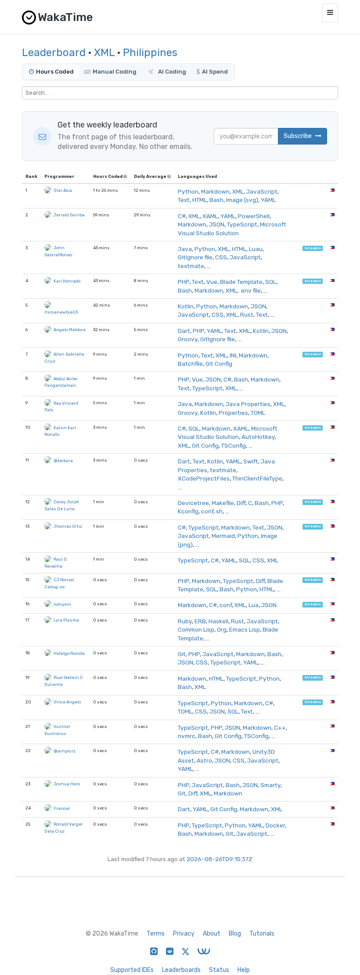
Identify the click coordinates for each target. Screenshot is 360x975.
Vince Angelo (67, 701)
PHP (183, 281)
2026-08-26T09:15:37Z (219, 858)
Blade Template (241, 281)
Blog (235, 933)
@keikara (63, 460)
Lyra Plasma (66, 620)
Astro (204, 760)
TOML (258, 412)
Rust (246, 314)
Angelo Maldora (70, 329)
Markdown (215, 191)
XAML (210, 215)
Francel (62, 808)
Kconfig (188, 511)
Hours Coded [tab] (55, 71)
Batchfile (190, 363)
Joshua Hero (67, 783)
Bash (216, 199)
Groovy (188, 339)
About (211, 933)
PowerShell (254, 215)
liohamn (62, 604)
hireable (313, 248)
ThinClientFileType (257, 478)
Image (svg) (242, 199)
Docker (275, 825)
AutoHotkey (258, 436)
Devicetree (193, 502)
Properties (233, 412)
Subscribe (298, 136)
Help (244, 970)
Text (184, 199)
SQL (270, 281)
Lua (253, 604)
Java (185, 248)
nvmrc (186, 735)
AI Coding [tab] (171, 71)
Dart (184, 330)
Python (188, 191)
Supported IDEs (132, 970)
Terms (156, 933)
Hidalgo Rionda (69, 653)
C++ (280, 727)
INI (233, 355)
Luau (256, 248)
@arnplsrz (65, 751)
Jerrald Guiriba (69, 214)
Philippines (150, 52)
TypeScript (242, 224)
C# (182, 215)
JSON (216, 224)
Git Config (218, 363)
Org (222, 629)
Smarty (270, 784)
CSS (221, 257)
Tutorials (261, 933)
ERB (200, 621)
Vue (211, 281)
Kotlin (186, 306)
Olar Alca (63, 190)
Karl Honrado (67, 281)
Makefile (223, 502)
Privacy (183, 933)
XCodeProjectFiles (204, 478)
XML (104, 52)
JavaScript (261, 191)
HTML (199, 199)
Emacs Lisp (244, 629)
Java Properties (248, 403)
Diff (241, 502)
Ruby (185, 621)
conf (207, 511)
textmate (191, 265)
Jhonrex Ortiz (68, 526)
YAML (268, 199)
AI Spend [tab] (215, 71)
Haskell (218, 621)
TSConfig (233, 445)
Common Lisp (196, 629)
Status (219, 970)
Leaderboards (181, 970)
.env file (250, 290)
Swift (250, 461)
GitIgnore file (195, 257)
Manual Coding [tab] (115, 71)
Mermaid (223, 535)
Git (182, 653)
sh (219, 511)
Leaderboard (54, 52)
